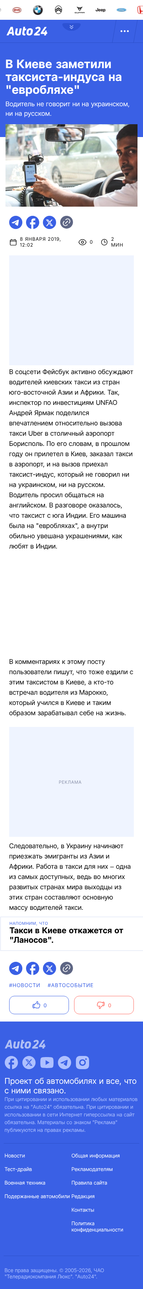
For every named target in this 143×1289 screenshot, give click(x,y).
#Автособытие (71, 985)
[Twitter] (29, 1062)
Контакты (83, 1210)
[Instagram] (82, 1062)
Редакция (83, 1196)
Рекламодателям (92, 1169)
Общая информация (96, 1156)
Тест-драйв (18, 1169)
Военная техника (25, 1183)
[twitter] (49, 222)
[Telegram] (64, 1062)
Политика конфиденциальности (97, 1226)
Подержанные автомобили (37, 1196)
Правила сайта (89, 1183)
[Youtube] (47, 1062)
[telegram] (15, 222)
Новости (15, 1156)
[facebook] (32, 222)
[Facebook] (11, 1062)
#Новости (24, 985)
